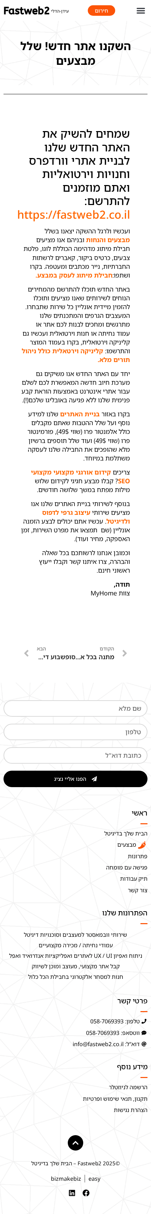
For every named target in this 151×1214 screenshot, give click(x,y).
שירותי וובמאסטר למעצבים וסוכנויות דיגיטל (75, 935)
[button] (140, 11)
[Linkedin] (72, 1192)
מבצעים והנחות (108, 240)
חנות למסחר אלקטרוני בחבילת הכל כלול (75, 977)
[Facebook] (86, 1192)
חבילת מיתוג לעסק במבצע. (73, 275)
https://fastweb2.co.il (73, 214)
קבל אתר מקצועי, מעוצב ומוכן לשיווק (76, 966)
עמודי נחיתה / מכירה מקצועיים (76, 945)
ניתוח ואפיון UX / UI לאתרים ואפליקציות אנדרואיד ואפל (75, 956)
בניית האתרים (80, 414)
